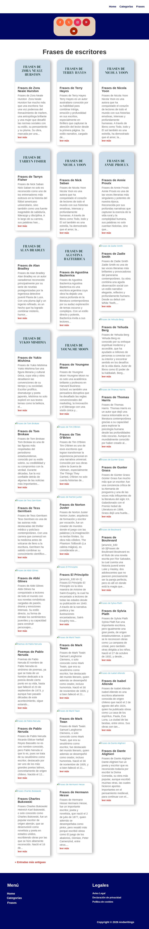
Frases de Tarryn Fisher (30, 178)
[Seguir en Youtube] (74, 31)
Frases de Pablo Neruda (30, 730)
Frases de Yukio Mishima (29, 359)
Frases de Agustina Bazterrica (74, 274)
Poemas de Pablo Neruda (31, 653)
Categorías (126, 6)
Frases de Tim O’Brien (70, 436)
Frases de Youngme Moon (74, 366)
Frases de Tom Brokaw (28, 432)
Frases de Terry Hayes (71, 89)
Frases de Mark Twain (71, 646)
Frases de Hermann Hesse (74, 793)
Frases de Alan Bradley (29, 267)
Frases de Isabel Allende (114, 682)
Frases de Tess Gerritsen (29, 509)
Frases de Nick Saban (71, 181)
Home (112, 6)
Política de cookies (102, 902)
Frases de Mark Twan (71, 720)
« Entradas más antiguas (30, 862)
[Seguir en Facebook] (60, 22)
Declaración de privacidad (106, 897)
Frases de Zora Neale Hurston (29, 89)
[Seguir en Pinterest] (86, 22)
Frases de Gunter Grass (114, 469)
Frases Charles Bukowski (29, 800)
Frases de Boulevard (109, 539)
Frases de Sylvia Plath (114, 612)
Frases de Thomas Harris (115, 398)
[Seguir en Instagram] (77, 22)
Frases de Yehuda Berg (115, 328)
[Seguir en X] (69, 22)
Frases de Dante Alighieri (114, 752)
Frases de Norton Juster (72, 506)
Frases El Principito (74, 574)
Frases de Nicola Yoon (114, 89)
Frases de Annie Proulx (114, 181)
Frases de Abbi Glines (29, 579)
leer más (22, 137)
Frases (140, 6)
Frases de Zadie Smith (113, 255)
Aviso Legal (98, 893)
